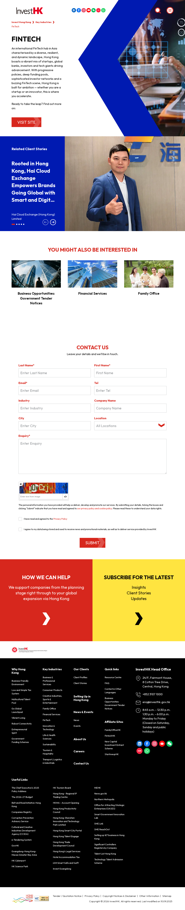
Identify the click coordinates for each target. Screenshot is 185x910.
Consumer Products (52, 690)
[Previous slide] (45, 222)
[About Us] (46, 619)
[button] (13, 224)
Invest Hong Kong (21, 22)
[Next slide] (53, 222)
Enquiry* (24, 436)
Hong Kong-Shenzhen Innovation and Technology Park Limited (66, 821)
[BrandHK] (22, 898)
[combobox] (130, 425)
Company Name (105, 400)
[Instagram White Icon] (84, 10)
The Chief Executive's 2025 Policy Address (25, 789)
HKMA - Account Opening (66, 802)
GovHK (15, 845)
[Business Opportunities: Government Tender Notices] (36, 274)
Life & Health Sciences (49, 737)
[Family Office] (148, 274)
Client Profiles (80, 677)
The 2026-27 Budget (22, 797)
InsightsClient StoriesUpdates (139, 593)
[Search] (157, 10)
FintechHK (110, 735)
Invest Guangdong (62, 868)
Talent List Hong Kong (105, 853)
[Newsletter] (138, 619)
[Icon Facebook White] (79, 10)
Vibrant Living (18, 717)
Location (100, 418)
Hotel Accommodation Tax (66, 857)
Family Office (148, 293)
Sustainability (49, 744)
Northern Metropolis (104, 799)
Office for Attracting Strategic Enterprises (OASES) (109, 807)
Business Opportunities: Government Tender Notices (36, 298)
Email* (22, 383)
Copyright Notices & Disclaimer (119, 895)
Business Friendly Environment (20, 682)
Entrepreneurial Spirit (19, 731)
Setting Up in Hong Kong (82, 698)
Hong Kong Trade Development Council (63, 844)
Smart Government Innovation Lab (109, 816)
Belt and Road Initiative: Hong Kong (26, 804)
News (76, 720)
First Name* (102, 365)
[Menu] (169, 10)
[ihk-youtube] (88, 10)
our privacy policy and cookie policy (94, 508)
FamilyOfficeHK (113, 729)
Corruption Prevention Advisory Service (23, 819)
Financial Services (92, 293)
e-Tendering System (22, 839)
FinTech (46, 720)
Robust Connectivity (22, 723)
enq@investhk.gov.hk (156, 702)
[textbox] (126, 425)
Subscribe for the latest (139, 577)
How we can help (46, 577)
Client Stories (80, 683)
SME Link (98, 823)
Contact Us (81, 763)
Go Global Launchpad (17, 710)
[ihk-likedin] (74, 10)
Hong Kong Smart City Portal (67, 830)
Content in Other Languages (113, 690)
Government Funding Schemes (20, 740)
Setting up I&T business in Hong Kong (109, 837)
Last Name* (26, 365)
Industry (24, 400)
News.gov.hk (100, 793)
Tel (96, 383)
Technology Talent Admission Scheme (108, 861)
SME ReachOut (102, 829)
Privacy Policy (60, 518)
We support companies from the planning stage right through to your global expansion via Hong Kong (46, 593)
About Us (80, 739)
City (21, 418)
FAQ (107, 683)
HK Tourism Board (62, 787)
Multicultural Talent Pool (21, 701)
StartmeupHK (112, 754)
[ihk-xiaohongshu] (98, 10)
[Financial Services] (92, 274)
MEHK (97, 787)
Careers (79, 751)
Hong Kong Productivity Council (64, 810)
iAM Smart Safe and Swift (66, 862)
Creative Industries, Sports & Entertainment (52, 699)
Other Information (149, 895)
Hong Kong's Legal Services (66, 851)
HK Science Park (20, 866)
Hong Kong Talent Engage (66, 836)
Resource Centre (113, 677)
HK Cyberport (19, 860)
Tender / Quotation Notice (67, 895)
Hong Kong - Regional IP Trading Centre (65, 795)
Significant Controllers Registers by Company (105, 846)
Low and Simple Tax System (21, 692)
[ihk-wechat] (93, 10)
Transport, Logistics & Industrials (52, 761)
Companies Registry (22, 812)
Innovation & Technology (49, 727)
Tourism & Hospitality (48, 752)
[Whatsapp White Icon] (103, 10)
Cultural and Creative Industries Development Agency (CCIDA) (23, 830)
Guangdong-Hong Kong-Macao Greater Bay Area (24, 853)
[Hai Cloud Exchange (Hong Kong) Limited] (125, 183)
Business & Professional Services (49, 681)
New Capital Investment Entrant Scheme (114, 745)
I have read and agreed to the (45, 518)
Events (77, 725)
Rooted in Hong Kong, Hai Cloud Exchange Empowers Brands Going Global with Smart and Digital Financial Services (33, 185)
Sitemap (166, 895)
